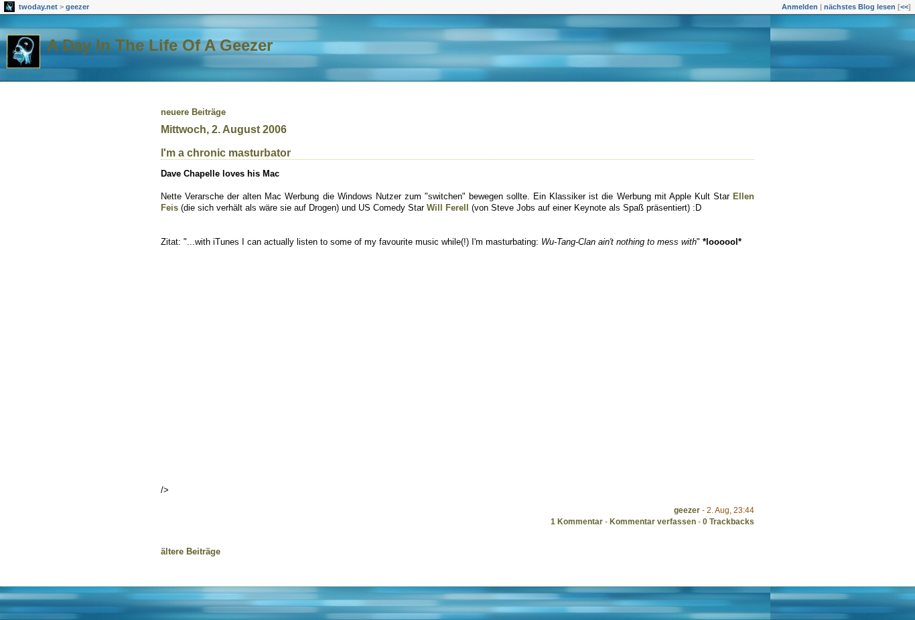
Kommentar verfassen (653, 521)
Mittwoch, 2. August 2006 (224, 129)
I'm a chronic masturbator (226, 153)
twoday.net (38, 7)
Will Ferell (448, 208)
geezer (77, 7)
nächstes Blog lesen (860, 7)
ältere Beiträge (190, 551)
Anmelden (800, 7)
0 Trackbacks (728, 521)
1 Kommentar (577, 521)
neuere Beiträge (193, 112)
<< (904, 7)
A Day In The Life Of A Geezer (160, 45)
